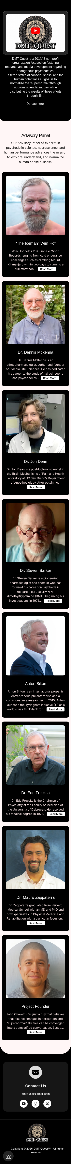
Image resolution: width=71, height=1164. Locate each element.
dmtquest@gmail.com (35, 1093)
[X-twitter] (47, 1104)
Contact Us (35, 1086)
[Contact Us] (35, 1072)
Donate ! (35, 81)
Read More (46, 269)
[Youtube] (24, 1104)
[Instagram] (35, 1104)
